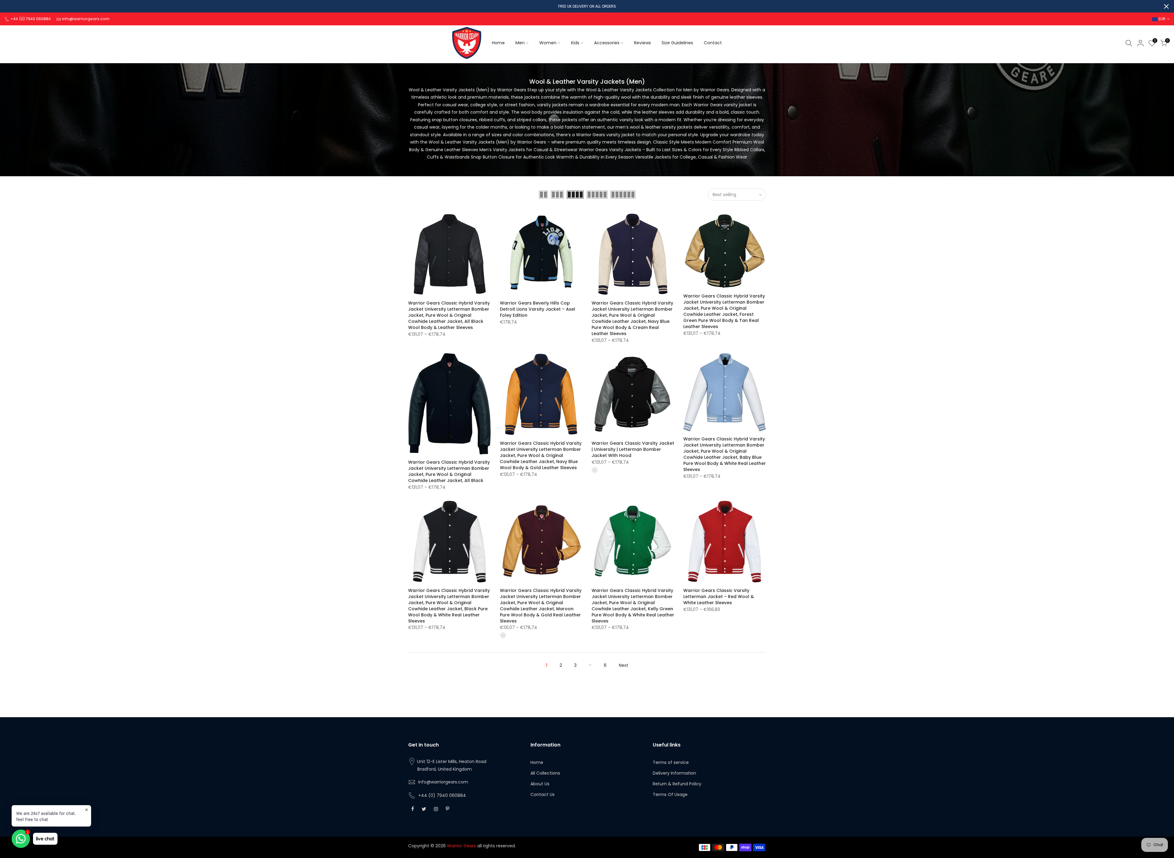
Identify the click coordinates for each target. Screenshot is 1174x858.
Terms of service (671, 762)
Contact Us (542, 794)
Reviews (642, 43)
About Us (539, 784)
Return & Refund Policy (677, 784)
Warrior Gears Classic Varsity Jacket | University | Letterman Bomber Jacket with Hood (633, 449)
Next (623, 665)
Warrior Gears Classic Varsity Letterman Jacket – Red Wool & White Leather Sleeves (718, 596)
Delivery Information (674, 773)
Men (520, 43)
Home (498, 43)
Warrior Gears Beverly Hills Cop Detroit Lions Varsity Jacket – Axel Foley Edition (537, 309)
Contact (713, 43)
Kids (575, 43)
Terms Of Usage (670, 794)
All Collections (545, 773)
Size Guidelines (677, 43)
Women (547, 43)
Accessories (606, 43)
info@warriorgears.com (443, 782)
